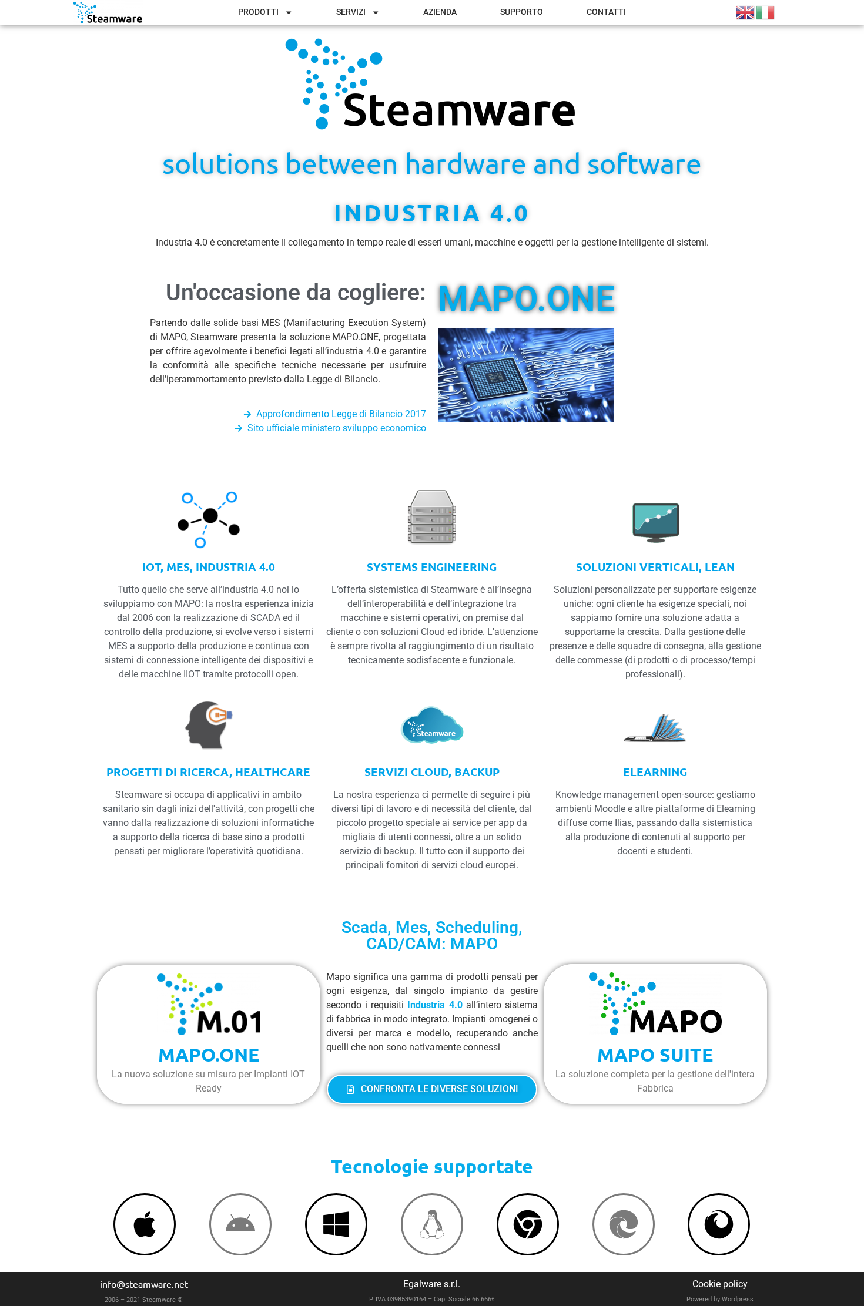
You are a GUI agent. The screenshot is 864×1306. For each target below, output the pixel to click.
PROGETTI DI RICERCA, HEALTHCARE (208, 771)
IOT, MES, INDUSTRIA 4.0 (208, 566)
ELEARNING (655, 771)
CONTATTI (606, 12)
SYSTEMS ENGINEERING (432, 566)
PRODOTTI (258, 12)
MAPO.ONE (526, 298)
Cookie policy (720, 1284)
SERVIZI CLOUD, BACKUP (432, 771)
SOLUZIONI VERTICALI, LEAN (655, 566)
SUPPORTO (521, 12)
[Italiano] (766, 12)
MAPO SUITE (655, 1054)
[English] (746, 12)
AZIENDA (440, 12)
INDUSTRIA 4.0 (432, 212)
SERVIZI (351, 12)
